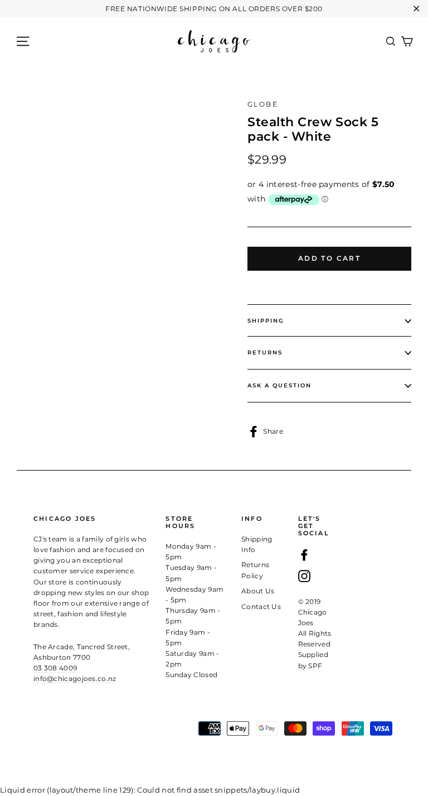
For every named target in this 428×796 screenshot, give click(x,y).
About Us (258, 591)
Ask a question (279, 385)
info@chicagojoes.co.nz (74, 678)
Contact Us (261, 606)
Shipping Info (257, 544)
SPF (315, 665)
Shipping (265, 320)
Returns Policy (255, 569)
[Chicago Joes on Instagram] (304, 575)
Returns (265, 352)
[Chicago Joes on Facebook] (304, 554)
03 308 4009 (55, 668)
